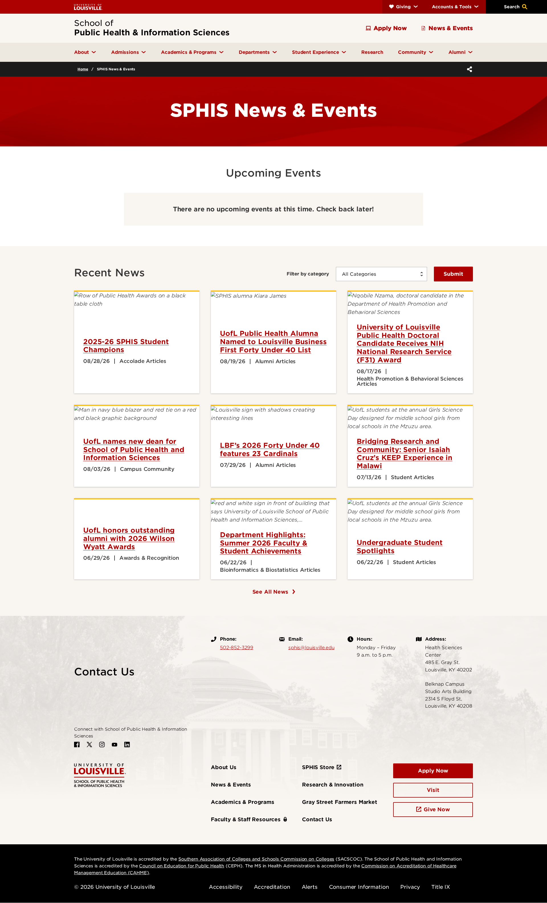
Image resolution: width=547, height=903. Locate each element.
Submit (453, 274)
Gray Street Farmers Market (339, 802)
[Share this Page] (468, 69)
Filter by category (308, 274)
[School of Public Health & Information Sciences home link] (100, 775)
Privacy (410, 887)
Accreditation (272, 887)
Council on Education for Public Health (181, 866)
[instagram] (102, 744)
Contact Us (317, 819)
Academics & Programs (242, 802)
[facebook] (77, 744)
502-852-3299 (236, 647)
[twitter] (89, 744)
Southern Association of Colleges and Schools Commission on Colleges (256, 859)
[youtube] (114, 744)
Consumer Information (359, 887)
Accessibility (225, 887)
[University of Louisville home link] (88, 7)
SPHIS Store (318, 767)
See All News (271, 592)
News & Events (231, 785)
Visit (433, 790)
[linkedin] (127, 744)
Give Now (437, 809)
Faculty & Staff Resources (246, 819)
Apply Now (433, 771)
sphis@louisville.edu (311, 647)
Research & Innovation (333, 785)
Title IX (440, 887)
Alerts (310, 887)
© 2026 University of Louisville (114, 887)
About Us (223, 767)
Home (82, 69)
